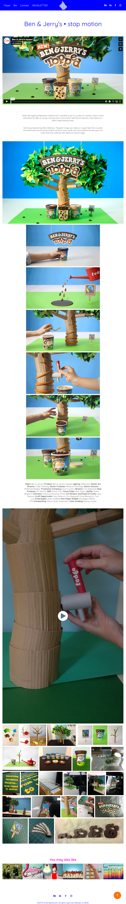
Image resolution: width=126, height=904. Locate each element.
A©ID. (86, 902)
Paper (7, 5)
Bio (15, 5)
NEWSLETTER (40, 5)
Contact (24, 5)
